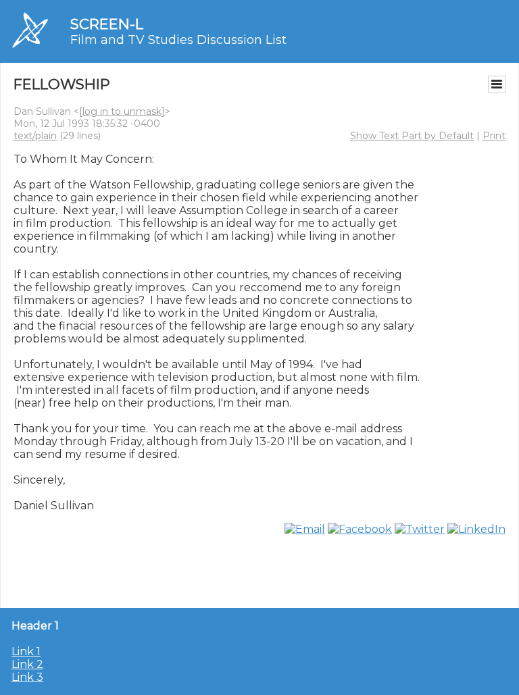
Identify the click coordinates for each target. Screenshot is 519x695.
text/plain (35, 136)
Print (494, 136)
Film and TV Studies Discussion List (178, 39)
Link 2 (27, 664)
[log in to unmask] (122, 111)
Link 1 (26, 651)
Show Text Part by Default (412, 136)
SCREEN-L (106, 24)
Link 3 (27, 677)
